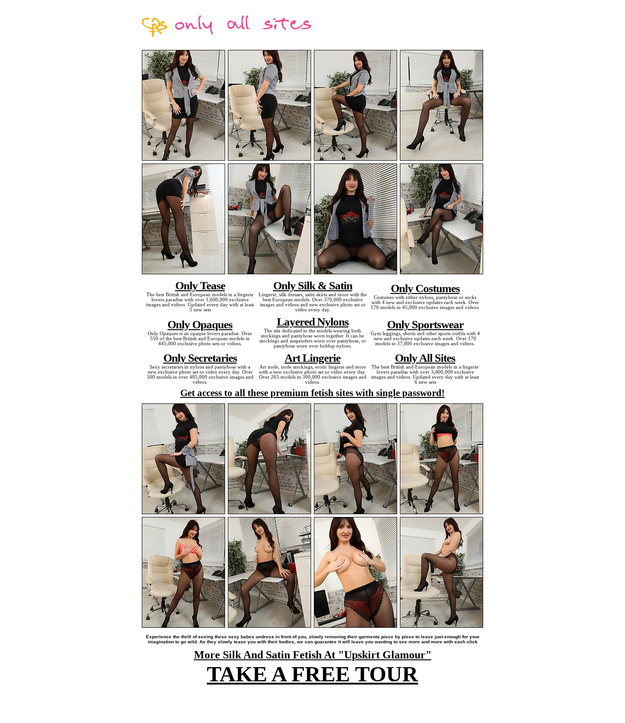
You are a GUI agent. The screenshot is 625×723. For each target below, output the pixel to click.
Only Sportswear (425, 324)
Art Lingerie (312, 357)
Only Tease (200, 285)
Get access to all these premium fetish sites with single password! (312, 392)
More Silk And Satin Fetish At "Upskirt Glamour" (312, 655)
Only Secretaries (200, 357)
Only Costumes (425, 288)
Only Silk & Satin (312, 285)
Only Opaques (199, 324)
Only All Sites (425, 357)
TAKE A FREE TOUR (312, 674)
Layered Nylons (313, 321)
